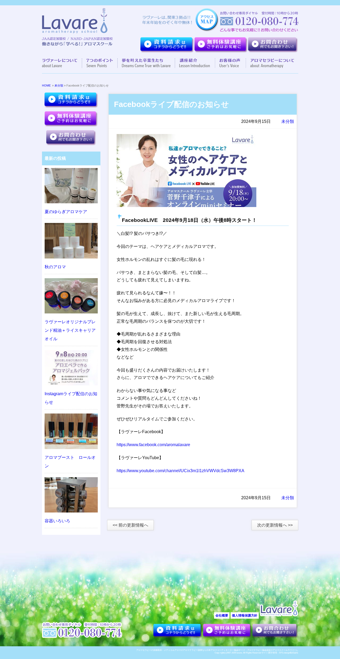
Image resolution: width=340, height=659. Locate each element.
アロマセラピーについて (270, 63)
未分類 (58, 85)
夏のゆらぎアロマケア (66, 211)
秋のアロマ (55, 267)
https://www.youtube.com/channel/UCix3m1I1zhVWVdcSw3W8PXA (180, 470)
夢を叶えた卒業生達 (146, 63)
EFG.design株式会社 (288, 653)
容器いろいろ (57, 521)
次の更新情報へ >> (275, 525)
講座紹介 (195, 63)
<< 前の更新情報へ (130, 525)
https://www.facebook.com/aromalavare (153, 444)
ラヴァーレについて (62, 63)
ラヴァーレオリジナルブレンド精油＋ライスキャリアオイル (70, 330)
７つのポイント (100, 63)
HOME (46, 85)
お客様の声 (230, 63)
